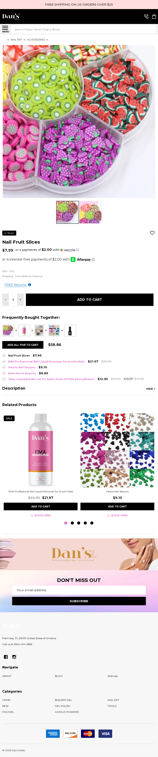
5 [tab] (92, 523)
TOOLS (112, 705)
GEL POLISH (62, 705)
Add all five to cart (22, 344)
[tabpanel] (40, 466)
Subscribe (79, 601)
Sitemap (113, 676)
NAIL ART (113, 699)
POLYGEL (8, 711)
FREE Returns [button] (16, 285)
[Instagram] (14, 657)
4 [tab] (85, 523)
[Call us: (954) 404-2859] (146, 16)
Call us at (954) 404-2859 (17, 644)
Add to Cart (89, 300)
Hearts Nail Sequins (117, 491)
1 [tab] (65, 523)
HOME (6, 699)
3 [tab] (78, 523)
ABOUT (7, 676)
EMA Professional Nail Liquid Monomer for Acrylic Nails (40, 491)
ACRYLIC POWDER (67, 711)
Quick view (42, 515)
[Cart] (154, 16)
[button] (47, 250)
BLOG (59, 676)
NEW (5, 705)
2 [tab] (72, 523)
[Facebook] (5, 657)
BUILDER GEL (63, 699)
